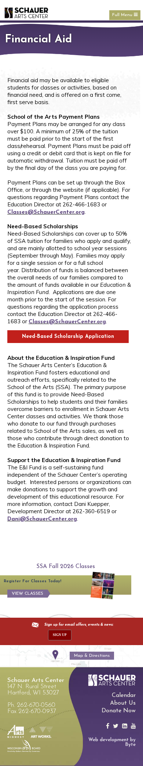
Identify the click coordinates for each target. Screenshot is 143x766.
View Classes (27, 593)
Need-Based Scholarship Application (68, 336)
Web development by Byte (112, 742)
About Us (123, 703)
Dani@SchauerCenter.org (42, 519)
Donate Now (119, 711)
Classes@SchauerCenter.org (46, 212)
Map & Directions (92, 655)
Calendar (124, 695)
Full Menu (123, 15)
